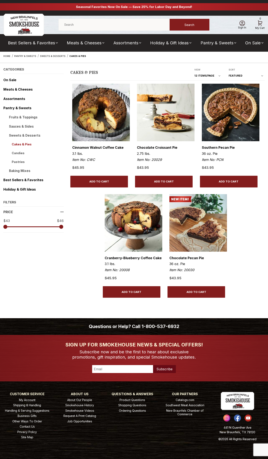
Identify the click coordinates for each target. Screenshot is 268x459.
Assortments (125, 42)
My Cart (260, 24)
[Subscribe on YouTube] (248, 418)
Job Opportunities (79, 421)
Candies (18, 153)
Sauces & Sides (21, 126)
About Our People (79, 400)
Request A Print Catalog (79, 416)
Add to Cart (99, 181)
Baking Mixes (19, 171)
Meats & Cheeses (84, 42)
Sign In (242, 27)
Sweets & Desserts (24, 135)
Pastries (18, 162)
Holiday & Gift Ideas (169, 42)
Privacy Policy (27, 432)
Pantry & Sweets (217, 42)
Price (8, 212)
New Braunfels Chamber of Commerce (185, 412)
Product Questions (132, 400)
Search (189, 25)
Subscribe (164, 369)
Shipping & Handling (27, 405)
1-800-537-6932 (160, 326)
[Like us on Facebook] (237, 418)
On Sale (9, 80)
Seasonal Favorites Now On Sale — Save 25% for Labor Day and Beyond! (134, 7)
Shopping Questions (132, 405)
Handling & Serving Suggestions (27, 410)
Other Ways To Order (27, 421)
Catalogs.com (185, 400)
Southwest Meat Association (185, 405)
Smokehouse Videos (79, 410)
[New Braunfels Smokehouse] (23, 24)
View (197, 69)
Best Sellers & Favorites (31, 42)
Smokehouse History (79, 405)
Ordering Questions (132, 410)
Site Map (27, 437)
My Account (27, 400)
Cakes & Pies (22, 144)
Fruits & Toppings (23, 117)
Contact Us (27, 426)
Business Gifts (27, 416)
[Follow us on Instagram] (227, 418)
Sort (232, 69)
